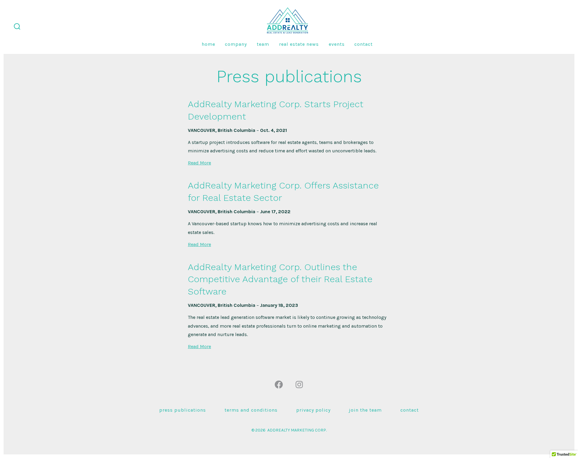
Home (208, 44)
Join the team (365, 410)
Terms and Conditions (251, 410)
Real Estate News (299, 44)
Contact (363, 44)
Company (236, 44)
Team (263, 44)
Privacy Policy (313, 410)
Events (337, 44)
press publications (182, 410)
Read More (199, 163)
